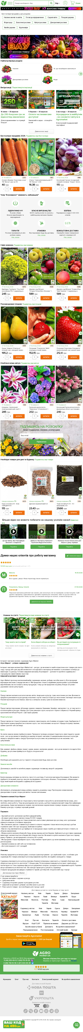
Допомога (49, 927)
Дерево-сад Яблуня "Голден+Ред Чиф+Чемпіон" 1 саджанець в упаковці (69, 290)
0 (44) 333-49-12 (10, 960)
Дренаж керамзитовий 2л (38, 504)
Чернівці (64, 912)
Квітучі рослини (40, 22)
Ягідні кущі (8, 22)
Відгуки (26, 923)
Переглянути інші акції (22, 87)
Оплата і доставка (69, 920)
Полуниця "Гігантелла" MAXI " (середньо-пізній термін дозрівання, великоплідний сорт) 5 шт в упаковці (41, 349)
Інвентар (4, 773)
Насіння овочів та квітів (13, 17)
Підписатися (41, 442)
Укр (56, 3)
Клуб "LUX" (36, 923)
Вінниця (54, 897)
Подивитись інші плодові (31, 304)
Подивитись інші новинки (23, 245)
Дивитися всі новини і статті (41, 656)
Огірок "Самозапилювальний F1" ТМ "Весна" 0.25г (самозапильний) (41, 181)
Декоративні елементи (9, 786)
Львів (45, 897)
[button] (80, 74)
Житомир (54, 903)
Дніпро (65, 893)
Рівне (54, 900)
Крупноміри (23, 27)
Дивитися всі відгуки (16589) (41, 602)
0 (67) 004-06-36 (24, 963)
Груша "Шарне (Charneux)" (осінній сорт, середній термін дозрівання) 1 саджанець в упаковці (12, 349)
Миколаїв (24, 900)
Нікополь (34, 900)
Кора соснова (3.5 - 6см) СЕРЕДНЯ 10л (10, 505)
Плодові (4, 704)
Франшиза (7, 979)
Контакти (45, 920)
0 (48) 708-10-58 (10, 963)
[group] (15, 633)
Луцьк (73, 897)
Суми (62, 900)
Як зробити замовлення (71, 979)
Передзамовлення (30, 930)
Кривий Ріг (64, 897)
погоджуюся (31, 445)
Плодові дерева (67, 17)
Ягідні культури (6, 717)
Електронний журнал (50, 979)
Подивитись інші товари (44, 460)
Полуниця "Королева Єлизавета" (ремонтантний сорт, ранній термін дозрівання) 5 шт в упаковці (69, 349)
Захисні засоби (6, 764)
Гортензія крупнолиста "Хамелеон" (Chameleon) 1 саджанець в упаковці (38, 408)
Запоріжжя (75, 893)
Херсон (36, 897)
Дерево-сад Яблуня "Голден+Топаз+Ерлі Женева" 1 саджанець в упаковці (40, 290)
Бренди (74, 930)
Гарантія (55, 920)
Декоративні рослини (58, 22)
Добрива (4, 756)
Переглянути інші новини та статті (34, 615)
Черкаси (27, 897)
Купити (19, 189)
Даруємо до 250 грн (69, 923)
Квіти (2, 730)
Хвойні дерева (9, 27)
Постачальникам (47, 930)
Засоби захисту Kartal (33, 927)
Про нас (36, 920)
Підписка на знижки (50, 923)
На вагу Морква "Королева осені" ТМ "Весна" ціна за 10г (14, 181)
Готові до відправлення (35, 17)
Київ (39, 893)
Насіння (3, 691)
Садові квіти (52, 17)
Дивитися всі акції (41, 131)
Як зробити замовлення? (65, 927)
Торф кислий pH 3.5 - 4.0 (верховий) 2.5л (65, 505)
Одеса (56, 893)
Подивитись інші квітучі (30, 363)
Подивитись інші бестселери (37, 136)
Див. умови (15, 237)
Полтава (45, 900)
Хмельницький (73, 900)
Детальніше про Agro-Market (14, 873)
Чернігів (45, 903)
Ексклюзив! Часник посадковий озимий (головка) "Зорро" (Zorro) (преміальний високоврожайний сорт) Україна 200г (69, 181)
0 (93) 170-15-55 (24, 960)
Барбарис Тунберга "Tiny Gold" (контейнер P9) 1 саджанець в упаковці (13, 290)
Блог (27, 920)
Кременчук (26, 915)
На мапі (74, 961)
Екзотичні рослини (23, 22)
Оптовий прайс (62, 930)
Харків (48, 893)
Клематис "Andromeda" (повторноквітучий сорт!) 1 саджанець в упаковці (11, 408)
